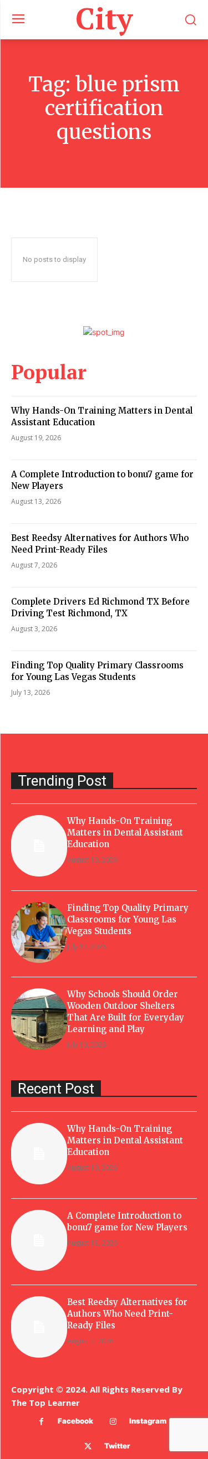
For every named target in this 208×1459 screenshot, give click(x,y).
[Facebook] (41, 1421)
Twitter (117, 1445)
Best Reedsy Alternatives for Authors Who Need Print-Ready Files (100, 544)
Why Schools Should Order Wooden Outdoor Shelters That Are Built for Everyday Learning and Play (125, 1011)
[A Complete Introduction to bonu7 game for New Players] (39, 1240)
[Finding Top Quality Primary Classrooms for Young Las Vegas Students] (39, 932)
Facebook (75, 1420)
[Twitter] (88, 1446)
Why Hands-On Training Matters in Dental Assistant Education (125, 832)
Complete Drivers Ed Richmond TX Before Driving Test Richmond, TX (100, 607)
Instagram (147, 1420)
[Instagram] (113, 1421)
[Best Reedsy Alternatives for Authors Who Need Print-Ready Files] (39, 1327)
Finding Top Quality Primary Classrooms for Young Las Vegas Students (97, 671)
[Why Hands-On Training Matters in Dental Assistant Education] (39, 846)
